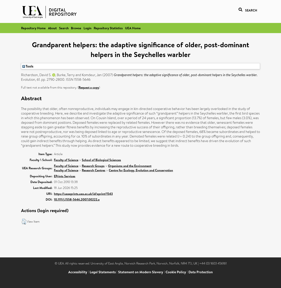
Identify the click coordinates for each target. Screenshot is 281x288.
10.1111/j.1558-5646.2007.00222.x (77, 199)
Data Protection (200, 272)
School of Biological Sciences (101, 160)
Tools (29, 66)
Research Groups (93, 166)
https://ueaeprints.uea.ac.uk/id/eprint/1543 (83, 194)
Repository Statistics (108, 28)
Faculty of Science (66, 160)
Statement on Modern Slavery (140, 272)
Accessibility (77, 272)
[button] (24, 222)
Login (87, 28)
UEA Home (133, 28)
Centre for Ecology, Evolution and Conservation (141, 170)
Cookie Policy (176, 272)
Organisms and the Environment (129, 166)
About (52, 28)
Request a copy (89, 87)
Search (64, 28)
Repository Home (33, 28)
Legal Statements (103, 272)
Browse (76, 28)
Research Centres (93, 170)
